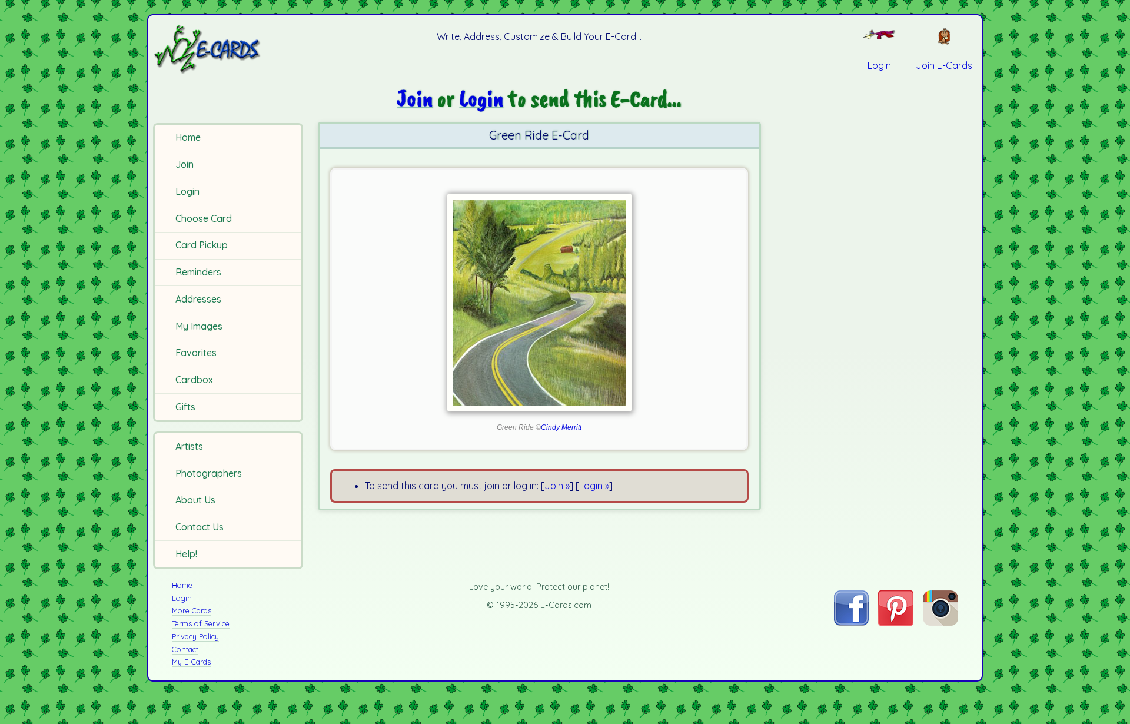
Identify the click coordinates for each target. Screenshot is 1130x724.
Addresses (198, 299)
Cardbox (194, 380)
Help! (186, 554)
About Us (195, 500)
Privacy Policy (195, 636)
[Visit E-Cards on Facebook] (851, 622)
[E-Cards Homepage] (226, 49)
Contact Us (199, 527)
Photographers (208, 473)
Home (188, 137)
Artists (189, 446)
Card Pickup (201, 245)
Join (184, 164)
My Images (198, 326)
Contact (185, 649)
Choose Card (203, 218)
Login (187, 191)
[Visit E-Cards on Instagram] (940, 622)
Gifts (185, 407)
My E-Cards (191, 661)
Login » (594, 485)
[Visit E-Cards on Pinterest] (895, 622)
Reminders (198, 272)
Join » (557, 485)
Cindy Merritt (561, 427)
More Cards (191, 610)
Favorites (196, 352)
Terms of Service (201, 623)
